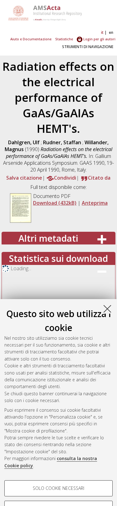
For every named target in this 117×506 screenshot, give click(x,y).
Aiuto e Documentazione (30, 39)
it (102, 32)
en (111, 32)
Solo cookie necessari (58, 488)
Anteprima (95, 202)
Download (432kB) (54, 202)
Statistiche (64, 39)
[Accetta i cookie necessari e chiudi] (107, 309)
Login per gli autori (98, 39)
